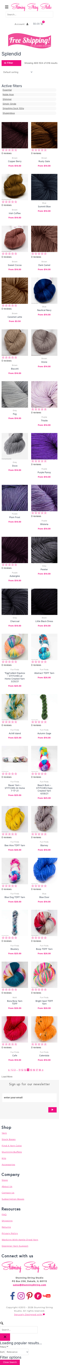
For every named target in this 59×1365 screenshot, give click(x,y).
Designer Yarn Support (15, 1246)
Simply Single (9, 104)
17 (37, 1070)
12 (22, 1070)
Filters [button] (7, 1346)
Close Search (10, 1362)
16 (34, 1070)
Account (20, 24)
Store (5, 1180)
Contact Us (8, 1192)
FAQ (4, 1214)
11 (19, 1070)
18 (40, 1070)
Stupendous (9, 113)
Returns (6, 1227)
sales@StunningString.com (29, 1285)
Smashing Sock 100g (13, 108)
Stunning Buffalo (12, 1152)
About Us (7, 1186)
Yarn (4, 1133)
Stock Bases (9, 1139)
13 (25, 1070)
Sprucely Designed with (28, 1314)
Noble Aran (8, 94)
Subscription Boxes (13, 1199)
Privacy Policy (10, 1233)
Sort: (2, 1352)
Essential (7, 90)
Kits (4, 1158)
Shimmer (7, 99)
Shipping (7, 1220)
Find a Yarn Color (12, 1145)
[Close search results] (5, 1337)
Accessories (8, 1164)
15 (31, 1070)
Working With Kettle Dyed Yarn (20, 1239)
